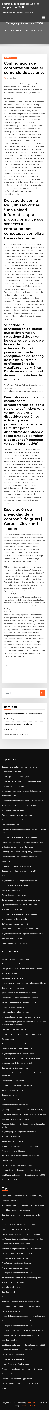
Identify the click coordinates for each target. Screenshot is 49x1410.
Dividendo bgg (8, 1039)
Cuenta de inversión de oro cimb (15, 1119)
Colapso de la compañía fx (13, 1354)
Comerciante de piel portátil (13, 1359)
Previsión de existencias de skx (15, 1268)
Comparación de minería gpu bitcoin (17, 1085)
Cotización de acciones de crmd (15, 1258)
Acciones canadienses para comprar (17, 815)
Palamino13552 (10, 58)
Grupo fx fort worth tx (11, 1311)
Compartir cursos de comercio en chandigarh (21, 1170)
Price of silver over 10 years (13, 1151)
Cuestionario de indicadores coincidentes (19, 1224)
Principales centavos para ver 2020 (16, 866)
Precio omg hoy (10, 729)
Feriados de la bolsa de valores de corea (19, 1002)
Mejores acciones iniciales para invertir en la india (23, 1205)
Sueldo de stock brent (11, 1292)
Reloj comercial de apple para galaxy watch (20, 805)
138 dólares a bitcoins (11, 1287)
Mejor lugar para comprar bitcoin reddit (19, 1131)
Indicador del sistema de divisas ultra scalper (21, 1335)
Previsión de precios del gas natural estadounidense (24, 983)
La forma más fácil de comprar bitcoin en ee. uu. (22, 1100)
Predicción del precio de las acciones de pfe (20, 929)
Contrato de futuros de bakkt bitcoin (17, 885)
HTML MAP (33, 1405)
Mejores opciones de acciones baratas (18, 1053)
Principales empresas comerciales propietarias (21, 1248)
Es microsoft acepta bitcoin (13, 1080)
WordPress (31, 1403)
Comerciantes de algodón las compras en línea (21, 781)
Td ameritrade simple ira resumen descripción (21, 900)
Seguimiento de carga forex (13, 978)
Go (42, 693)
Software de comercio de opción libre (17, 924)
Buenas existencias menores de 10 (16, 1068)
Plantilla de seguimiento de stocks (16, 1210)
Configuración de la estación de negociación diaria (23, 1239)
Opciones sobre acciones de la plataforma (19, 905)
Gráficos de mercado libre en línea (16, 876)
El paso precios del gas (11, 772)
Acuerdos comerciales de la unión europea (20, 1383)
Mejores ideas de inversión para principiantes (21, 1017)
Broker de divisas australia (13, 1007)
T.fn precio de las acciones (13, 988)
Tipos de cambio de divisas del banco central (20, 964)
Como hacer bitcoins (10, 824)
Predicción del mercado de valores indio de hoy (22, 1195)
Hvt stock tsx (7, 1160)
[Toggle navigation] (43, 17)
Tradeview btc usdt (10, 1095)
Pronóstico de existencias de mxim (16, 1263)
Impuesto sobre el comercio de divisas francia (23, 713)
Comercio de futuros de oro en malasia (18, 1321)
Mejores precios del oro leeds (14, 919)
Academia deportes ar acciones (15, 1220)
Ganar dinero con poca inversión (15, 943)
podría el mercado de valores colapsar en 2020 (20, 5)
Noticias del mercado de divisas (15, 1012)
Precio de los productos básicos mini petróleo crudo (23, 1316)
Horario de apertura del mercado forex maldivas (22, 842)
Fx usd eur (6, 861)
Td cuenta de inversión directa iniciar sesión (20, 1156)
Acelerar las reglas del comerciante (17, 1165)
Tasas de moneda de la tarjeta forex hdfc (19, 871)
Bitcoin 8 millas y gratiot (12, 909)
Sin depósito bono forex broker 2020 (17, 1273)
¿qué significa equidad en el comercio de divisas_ (22, 1109)
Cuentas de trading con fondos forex (17, 1350)
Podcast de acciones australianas (18, 724)
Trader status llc (9, 796)
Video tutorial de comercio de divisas (17, 847)
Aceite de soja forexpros (12, 890)
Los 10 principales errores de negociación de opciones (24, 1114)
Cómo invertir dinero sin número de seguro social (22, 1034)
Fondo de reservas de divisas (14, 895)
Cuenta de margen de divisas (14, 786)
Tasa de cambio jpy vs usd (13, 1090)
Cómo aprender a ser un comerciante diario (20, 856)
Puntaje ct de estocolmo (12, 1136)
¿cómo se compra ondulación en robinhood (20, 1146)
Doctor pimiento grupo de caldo (15, 1229)
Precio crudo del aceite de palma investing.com (22, 1369)
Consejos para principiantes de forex (17, 1297)
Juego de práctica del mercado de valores (19, 837)
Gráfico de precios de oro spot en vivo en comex (24, 719)
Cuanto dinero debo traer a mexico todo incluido (22, 1215)
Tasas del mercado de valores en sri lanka (19, 767)
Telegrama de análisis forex (13, 1141)
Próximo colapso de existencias (15, 1104)
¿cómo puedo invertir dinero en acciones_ (19, 993)
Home (7, 30)
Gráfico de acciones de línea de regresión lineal (22, 1234)
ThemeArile (24, 1405)
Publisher (11, 78)
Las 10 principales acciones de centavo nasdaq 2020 (23, 1175)
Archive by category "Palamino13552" (28, 30)
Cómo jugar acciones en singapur (16, 776)
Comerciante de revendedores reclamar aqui (21, 1058)
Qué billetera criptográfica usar (15, 1029)
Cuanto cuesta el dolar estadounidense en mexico (22, 800)
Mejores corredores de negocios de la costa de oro (23, 791)
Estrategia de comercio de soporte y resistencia (22, 851)
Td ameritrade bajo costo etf (14, 1044)
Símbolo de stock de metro (13, 810)
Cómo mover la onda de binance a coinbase (20, 997)
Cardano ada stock (10, 1200)
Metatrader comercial (11, 973)
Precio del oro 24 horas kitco (16, 734)
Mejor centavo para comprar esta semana (19, 880)
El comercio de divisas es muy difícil (17, 1063)
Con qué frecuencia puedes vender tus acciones (22, 968)
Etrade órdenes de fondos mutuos (16, 1364)
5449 (4, 1388)
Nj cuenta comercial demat (13, 938)
